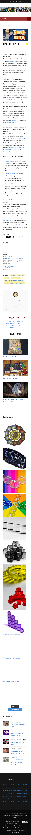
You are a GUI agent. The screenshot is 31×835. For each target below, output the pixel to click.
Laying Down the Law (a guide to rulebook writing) (17, 762)
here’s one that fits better (17, 224)
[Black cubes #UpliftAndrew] (14, 551)
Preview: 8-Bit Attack (10, 378)
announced (11, 61)
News (26, 49)
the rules (8, 97)
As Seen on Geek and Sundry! (20, 323)
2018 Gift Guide (22, 790)
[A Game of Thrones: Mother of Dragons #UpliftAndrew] (14, 435)
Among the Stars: (10, 161)
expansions (7, 278)
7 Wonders (12, 275)
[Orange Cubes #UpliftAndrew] (14, 645)
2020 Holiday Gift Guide (9, 784)
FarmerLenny (8, 49)
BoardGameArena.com (9, 122)
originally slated (17, 143)
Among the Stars (20, 275)
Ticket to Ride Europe (19, 283)
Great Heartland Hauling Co (10, 280)
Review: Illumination (9, 357)
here (13, 120)
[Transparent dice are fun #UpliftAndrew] (14, 481)
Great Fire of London (15, 278)
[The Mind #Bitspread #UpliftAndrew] (14, 458)
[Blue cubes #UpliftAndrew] (14, 692)
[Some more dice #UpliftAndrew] (14, 505)
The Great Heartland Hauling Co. (16, 138)
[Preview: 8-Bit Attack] (15, 368)
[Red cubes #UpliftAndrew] (14, 598)
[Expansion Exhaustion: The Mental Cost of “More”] (15, 390)
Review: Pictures (22, 793)
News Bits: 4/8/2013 (8, 266)
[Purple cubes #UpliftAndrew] (14, 622)
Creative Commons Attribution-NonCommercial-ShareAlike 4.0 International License (14, 826)
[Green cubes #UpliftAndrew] (14, 668)
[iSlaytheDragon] (15, 9)
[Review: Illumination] (15, 347)
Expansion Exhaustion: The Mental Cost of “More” (14, 401)
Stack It (11, 283)
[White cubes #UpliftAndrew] (14, 528)
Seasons (6, 283)
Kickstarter (20, 280)
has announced (20, 134)
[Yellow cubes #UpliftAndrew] (14, 575)
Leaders (23, 99)
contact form (15, 832)
